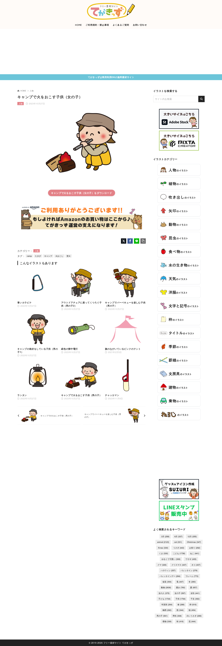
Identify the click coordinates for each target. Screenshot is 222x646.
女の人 (164, 593)
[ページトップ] (215, 639)
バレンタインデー (170, 576)
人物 (32, 90)
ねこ (194, 553)
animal (163, 542)
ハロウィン (168, 570)
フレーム (191, 576)
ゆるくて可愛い (171, 559)
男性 (177, 615)
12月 (192, 536)
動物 (166, 587)
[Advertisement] (111, 51)
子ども (164, 598)
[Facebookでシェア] (130, 241)
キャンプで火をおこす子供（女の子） (72, 193)
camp (29, 256)
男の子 (162, 615)
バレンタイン (189, 570)
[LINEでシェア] (136, 241)
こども (179, 553)
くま (163, 553)
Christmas (194, 542)
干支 (195, 598)
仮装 (166, 581)
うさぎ (178, 547)
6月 (178, 536)
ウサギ (190, 559)
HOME (23, 90)
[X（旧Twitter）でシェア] (123, 241)
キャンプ (48, 256)
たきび (38, 256)
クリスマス (179, 564)
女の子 (180, 593)
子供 (180, 598)
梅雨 (166, 610)
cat (178, 542)
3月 (165, 536)
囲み (180, 587)
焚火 (69, 256)
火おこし (59, 256)
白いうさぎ (194, 615)
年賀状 (166, 604)
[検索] (201, 99)
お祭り (194, 547)
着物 (166, 621)
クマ (162, 564)
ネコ (195, 564)
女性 (195, 593)
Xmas (163, 547)
